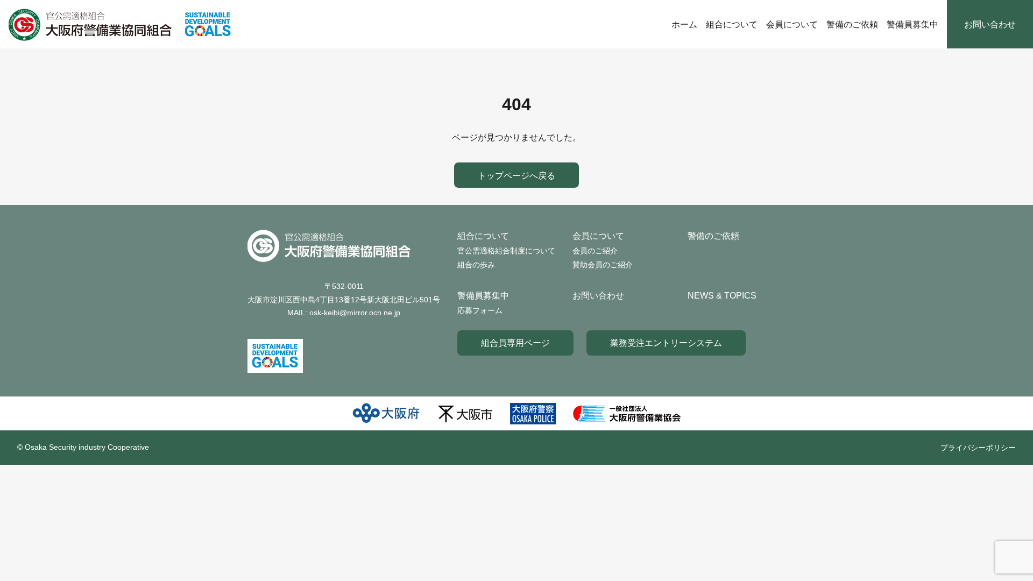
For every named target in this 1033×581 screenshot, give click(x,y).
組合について (732, 24)
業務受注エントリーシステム (666, 342)
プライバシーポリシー (978, 447)
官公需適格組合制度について (506, 250)
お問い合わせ (990, 24)
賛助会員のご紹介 (602, 264)
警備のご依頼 (852, 24)
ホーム (684, 24)
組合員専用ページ (515, 342)
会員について (792, 24)
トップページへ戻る (516, 175)
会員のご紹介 (595, 250)
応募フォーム (480, 310)
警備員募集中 (912, 24)
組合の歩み (476, 264)
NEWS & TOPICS (722, 295)
